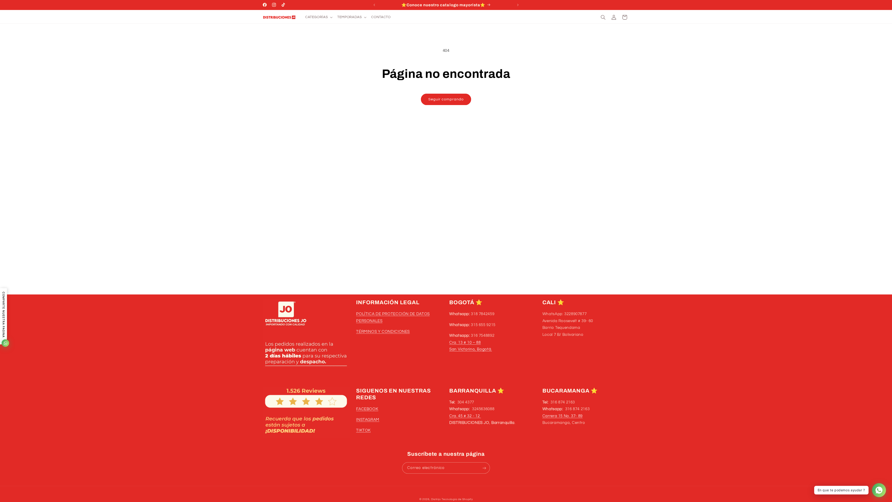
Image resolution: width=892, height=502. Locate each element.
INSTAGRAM (367, 420)
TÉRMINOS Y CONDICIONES (383, 332)
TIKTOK (363, 430)
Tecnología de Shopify (457, 499)
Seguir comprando (446, 99)
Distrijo (436, 499)
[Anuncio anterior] (374, 5)
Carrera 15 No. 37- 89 (562, 416)
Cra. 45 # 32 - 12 (465, 416)
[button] (318, 17)
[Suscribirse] (484, 468)
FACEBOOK (367, 409)
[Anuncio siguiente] (518, 5)
